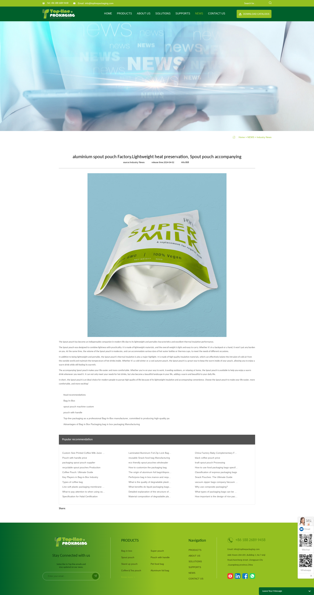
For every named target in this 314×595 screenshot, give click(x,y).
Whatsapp (306, 570)
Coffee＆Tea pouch (131, 570)
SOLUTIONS (163, 13)
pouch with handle (72, 412)
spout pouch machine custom (78, 406)
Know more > (128, 577)
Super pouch (157, 550)
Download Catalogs (256, 14)
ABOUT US (143, 13)
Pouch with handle (160, 557)
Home (108, 13)
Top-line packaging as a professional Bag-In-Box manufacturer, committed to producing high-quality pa (116, 418)
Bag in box (126, 550)
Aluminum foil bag (160, 570)
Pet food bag (157, 564)
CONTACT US (216, 13)
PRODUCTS (124, 13)
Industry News (264, 137)
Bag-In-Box (69, 400)
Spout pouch (127, 557)
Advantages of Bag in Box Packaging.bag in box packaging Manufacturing (101, 424)
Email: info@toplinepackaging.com (95, 3)
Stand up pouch (129, 564)
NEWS (199, 13)
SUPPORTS (182, 13)
